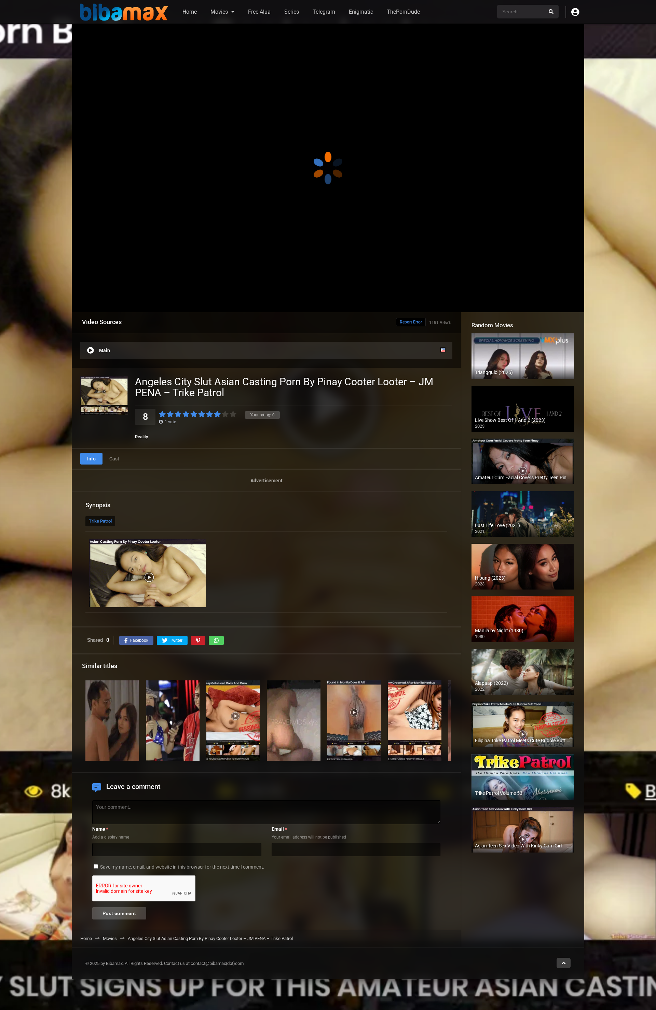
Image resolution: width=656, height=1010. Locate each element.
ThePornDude (403, 12)
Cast (114, 458)
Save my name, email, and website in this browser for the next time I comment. (182, 867)
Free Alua (259, 12)
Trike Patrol (100, 521)
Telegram (324, 12)
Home (189, 12)
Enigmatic (361, 12)
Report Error (411, 322)
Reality (141, 436)
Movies (219, 12)
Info (91, 458)
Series (291, 12)
